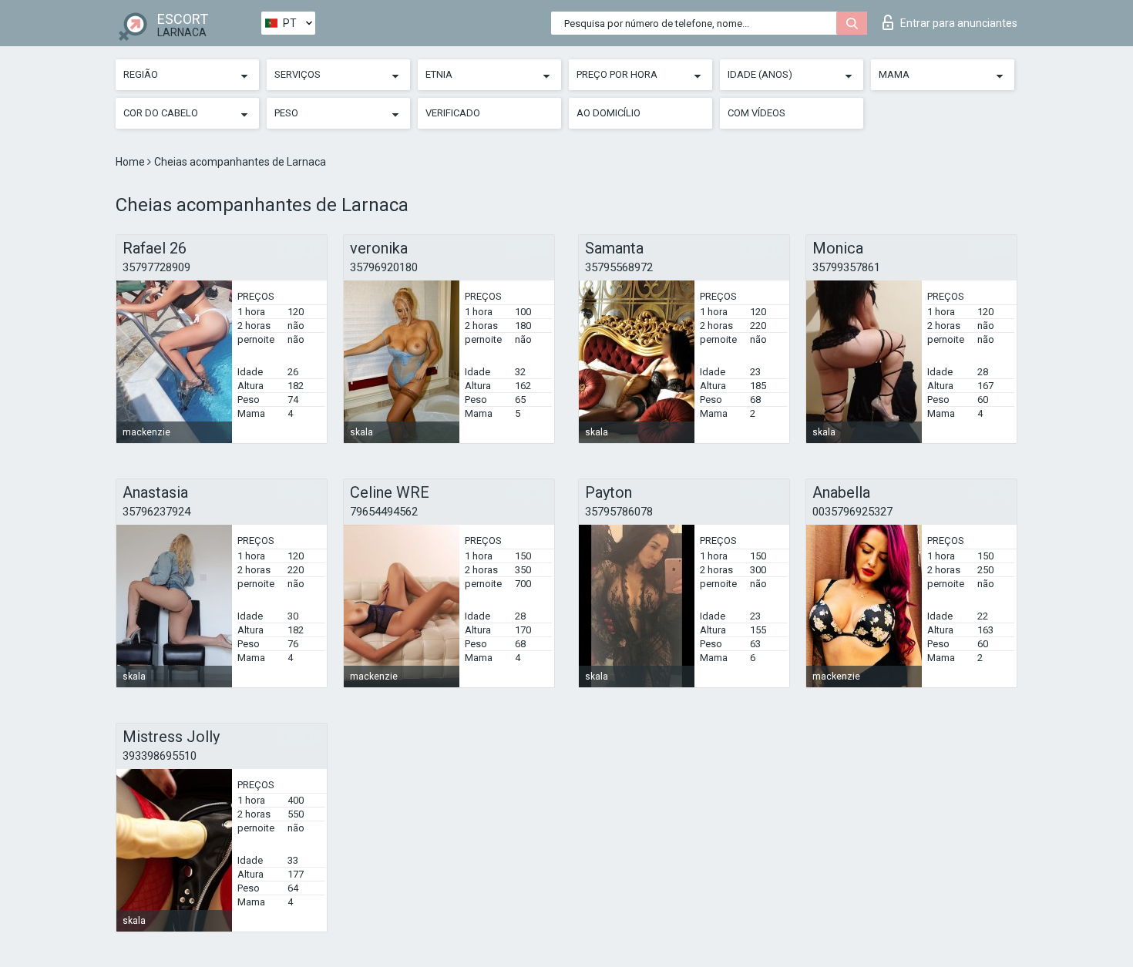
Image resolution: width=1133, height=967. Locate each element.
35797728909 (156, 267)
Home (131, 162)
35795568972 (619, 267)
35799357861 (846, 267)
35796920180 (384, 267)
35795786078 (619, 512)
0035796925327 (852, 512)
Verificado (452, 113)
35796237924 (156, 512)
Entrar (958, 23)
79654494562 (384, 512)
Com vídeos (756, 113)
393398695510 (160, 756)
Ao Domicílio (608, 113)
